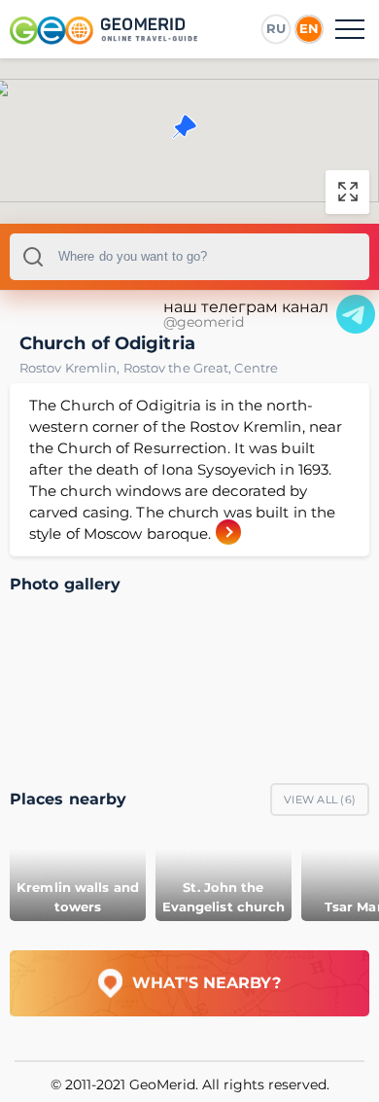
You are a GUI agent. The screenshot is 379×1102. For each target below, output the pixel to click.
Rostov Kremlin (71, 367)
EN (309, 28)
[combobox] (189, 256)
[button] (184, 126)
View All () (320, 799)
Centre (256, 367)
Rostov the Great (179, 367)
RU (276, 28)
